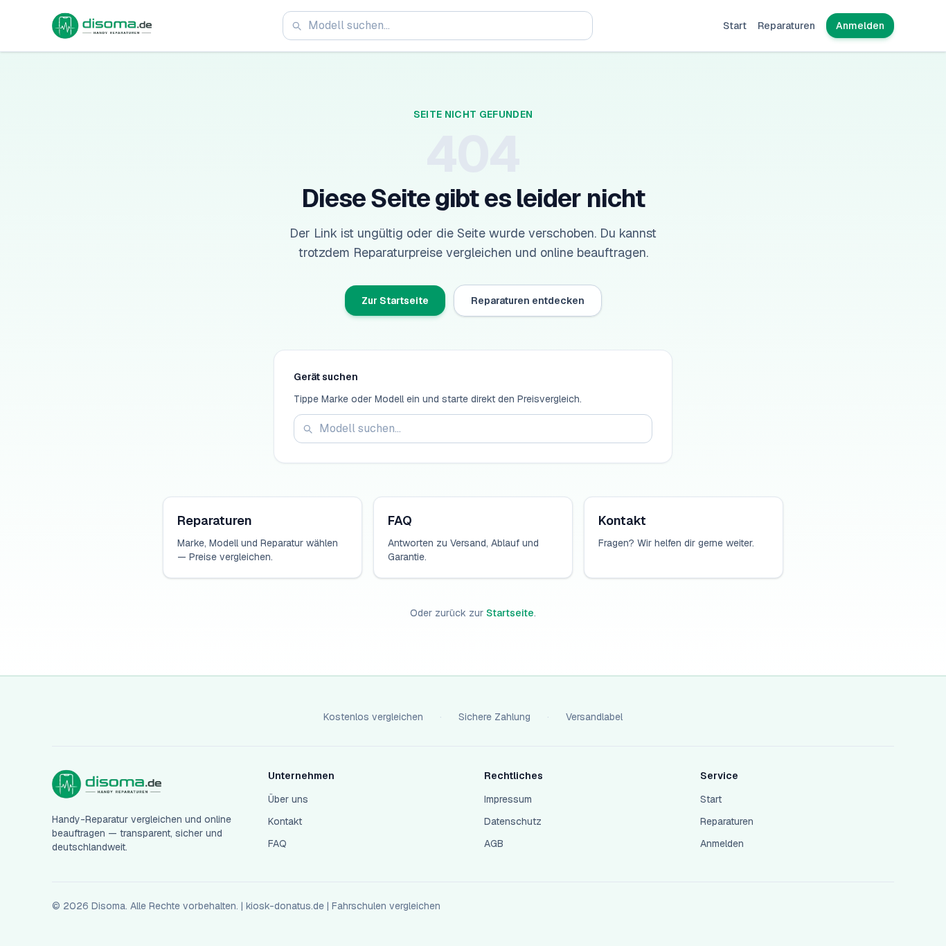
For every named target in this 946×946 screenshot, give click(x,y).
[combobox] (438, 25)
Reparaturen (786, 25)
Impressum (508, 799)
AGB (493, 843)
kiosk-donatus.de (285, 906)
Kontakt (285, 821)
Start (735, 25)
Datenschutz (513, 821)
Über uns (288, 799)
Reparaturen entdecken (527, 300)
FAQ (277, 843)
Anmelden (860, 25)
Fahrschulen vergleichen (386, 906)
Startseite (510, 613)
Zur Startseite (395, 300)
